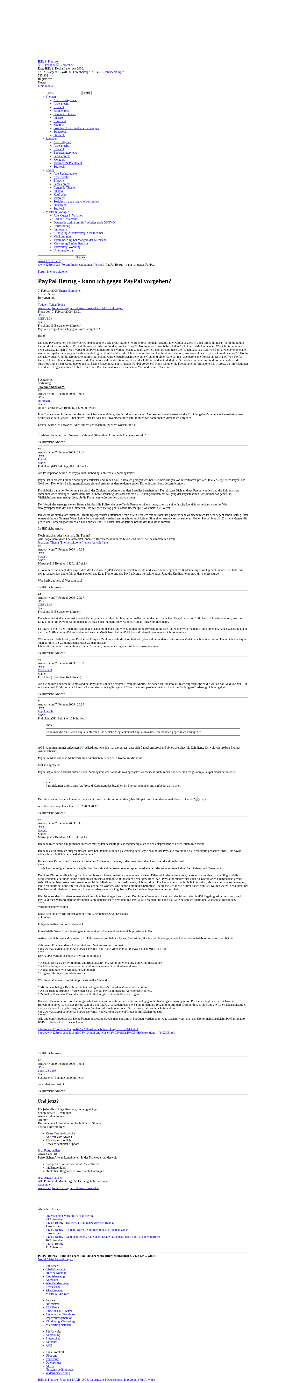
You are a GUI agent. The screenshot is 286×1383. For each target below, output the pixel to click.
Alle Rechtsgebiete (65, 100)
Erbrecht (59, 107)
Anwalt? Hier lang (49, 261)
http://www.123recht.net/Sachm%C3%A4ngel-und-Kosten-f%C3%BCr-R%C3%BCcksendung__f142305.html (106, 1032)
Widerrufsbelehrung (58, 1373)
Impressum (60, 229)
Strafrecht (59, 135)
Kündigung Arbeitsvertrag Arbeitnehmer (78, 233)
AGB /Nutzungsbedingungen (60, 1367)
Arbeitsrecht (61, 103)
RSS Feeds (52, 1307)
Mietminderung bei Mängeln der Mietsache (80, 240)
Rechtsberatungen (113, 72)
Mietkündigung (63, 236)
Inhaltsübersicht (55, 1269)
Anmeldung (53, 1335)
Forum (50, 170)
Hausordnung (62, 226)
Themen (51, 96)
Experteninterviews (65, 152)
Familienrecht (62, 110)
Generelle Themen (65, 114)
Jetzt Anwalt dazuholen (84, 308)
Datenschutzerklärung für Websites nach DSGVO (84, 222)
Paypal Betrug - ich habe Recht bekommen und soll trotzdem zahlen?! (89, 1229)
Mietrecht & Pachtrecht (68, 163)
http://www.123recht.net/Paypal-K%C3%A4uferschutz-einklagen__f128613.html (88, 1029)
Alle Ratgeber (62, 142)
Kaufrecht (60, 121)
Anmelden (52, 1279)
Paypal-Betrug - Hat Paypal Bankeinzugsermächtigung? (80, 1222)
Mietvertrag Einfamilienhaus (71, 243)
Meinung (59, 159)
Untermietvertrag (64, 250)
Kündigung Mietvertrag (60, 1321)
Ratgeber (52, 72)
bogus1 (42, 556)
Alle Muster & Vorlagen (68, 215)
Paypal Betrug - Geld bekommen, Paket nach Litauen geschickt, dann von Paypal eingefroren (103, 1236)
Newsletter (52, 1304)
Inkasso (58, 117)
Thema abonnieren (69, 290)
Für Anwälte (147, 1379)
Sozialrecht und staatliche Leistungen (76, 128)
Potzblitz (43, 459)
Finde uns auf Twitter (59, 1311)
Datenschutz (53, 1362)
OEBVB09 (45, 318)
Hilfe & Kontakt (48, 61)
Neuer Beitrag (60, 308)
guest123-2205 (47, 1070)
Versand (99, 264)
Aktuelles (51, 1342)
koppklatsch (45, 711)
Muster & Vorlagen (57, 212)
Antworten (44, 308)
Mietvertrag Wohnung (67, 247)
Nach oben (44, 1184)
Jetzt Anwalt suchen (50, 1177)
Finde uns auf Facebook (60, 1314)
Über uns (51, 1355)
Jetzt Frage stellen (49, 1150)
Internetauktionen (82, 264)
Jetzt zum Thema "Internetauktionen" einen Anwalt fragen (73, 542)
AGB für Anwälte (93, 1379)
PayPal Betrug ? (56, 1243)
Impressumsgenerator (59, 1318)
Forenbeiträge (81, 72)
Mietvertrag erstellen (58, 1324)
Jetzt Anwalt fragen (111, 308)
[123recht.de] (56, 65)
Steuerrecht (60, 131)
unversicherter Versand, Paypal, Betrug (70, 1215)
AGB (49, 1345)
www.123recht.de (49, 264)
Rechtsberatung (55, 1276)
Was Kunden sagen (57, 1283)
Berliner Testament (65, 219)
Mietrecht (59, 124)
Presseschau (53, 1286)
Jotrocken (44, 400)
